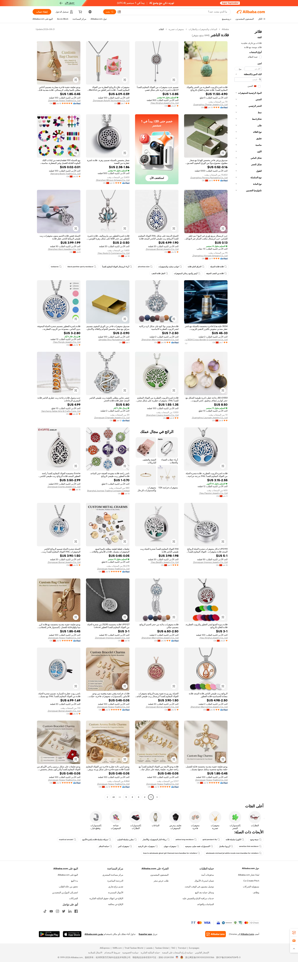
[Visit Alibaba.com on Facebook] (76, 911)
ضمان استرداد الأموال (204, 880)
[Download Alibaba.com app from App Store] (72, 934)
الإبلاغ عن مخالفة (115, 904)
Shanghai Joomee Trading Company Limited (108, 490)
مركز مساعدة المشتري (112, 875)
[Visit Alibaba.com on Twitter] (63, 911)
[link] (294, 933)
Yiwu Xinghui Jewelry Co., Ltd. (164, 103)
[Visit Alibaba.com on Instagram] (57, 911)
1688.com (117, 948)
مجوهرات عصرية (176, 29)
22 (114, 797)
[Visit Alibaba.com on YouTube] (51, 911)
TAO (173, 948)
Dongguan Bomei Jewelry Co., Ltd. (162, 249)
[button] (119, 12)
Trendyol (182, 948)
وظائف (256, 892)
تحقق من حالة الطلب (68, 886)
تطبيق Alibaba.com (94, 934)
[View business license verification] (177, 957)
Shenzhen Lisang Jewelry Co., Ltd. (162, 415)
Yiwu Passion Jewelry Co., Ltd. (213, 493)
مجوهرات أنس (123, 846)
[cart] (80, 12)
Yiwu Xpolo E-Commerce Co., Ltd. (113, 253)
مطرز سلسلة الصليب (125, 839)
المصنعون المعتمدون (159, 875)
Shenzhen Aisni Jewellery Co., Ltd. (64, 249)
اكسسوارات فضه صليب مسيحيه (197, 846)
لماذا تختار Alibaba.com (248, 875)
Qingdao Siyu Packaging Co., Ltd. (113, 339)
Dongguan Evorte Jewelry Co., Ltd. (63, 486)
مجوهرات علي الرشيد (146, 846)
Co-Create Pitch (251, 880)
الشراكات (73, 898)
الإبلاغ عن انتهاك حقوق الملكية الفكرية (106, 898)
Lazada (149, 948)
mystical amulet (66, 839)
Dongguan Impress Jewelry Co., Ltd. (210, 562)
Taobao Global (162, 948)
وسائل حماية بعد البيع (204, 892)
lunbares (55, 267)
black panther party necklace (80, 267)
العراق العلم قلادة (194, 267)
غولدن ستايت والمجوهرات (168, 267)
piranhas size (143, 267)
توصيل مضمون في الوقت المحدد (199, 886)
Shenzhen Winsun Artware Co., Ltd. (112, 180)
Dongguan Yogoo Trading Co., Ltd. (64, 100)
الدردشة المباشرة (115, 880)
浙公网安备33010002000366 (199, 957)
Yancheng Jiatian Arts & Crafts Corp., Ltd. (60, 411)
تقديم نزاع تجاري (115, 886)
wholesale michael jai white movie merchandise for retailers (232, 853)
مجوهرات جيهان (170, 846)
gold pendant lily (210, 839)
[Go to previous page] (157, 797)
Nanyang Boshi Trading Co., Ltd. (65, 173)
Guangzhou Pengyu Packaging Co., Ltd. (209, 177)
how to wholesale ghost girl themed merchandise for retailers (170, 853)
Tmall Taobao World (133, 948)
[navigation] (248, 413)
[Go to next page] (107, 797)
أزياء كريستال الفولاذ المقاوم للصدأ (115, 267)
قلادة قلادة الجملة (217, 267)
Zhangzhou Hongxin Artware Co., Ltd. (210, 255)
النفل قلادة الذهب (158, 273)
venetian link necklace (248, 846)
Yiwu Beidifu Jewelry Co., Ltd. (164, 562)
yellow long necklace (185, 839)
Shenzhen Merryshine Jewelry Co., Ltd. (159, 339)
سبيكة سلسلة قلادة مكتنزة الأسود (95, 839)
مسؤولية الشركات (251, 886)
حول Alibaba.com (250, 868)
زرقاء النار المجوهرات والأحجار (155, 839)
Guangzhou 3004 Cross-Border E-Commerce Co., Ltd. (206, 339)
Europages (194, 948)
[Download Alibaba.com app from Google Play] (49, 934)
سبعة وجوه (254, 839)
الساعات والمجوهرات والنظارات (203, 29)
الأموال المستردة (115, 892)
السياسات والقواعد (205, 904)
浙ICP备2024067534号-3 (228, 957)
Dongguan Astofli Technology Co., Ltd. (111, 100)
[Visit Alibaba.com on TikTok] (45, 911)
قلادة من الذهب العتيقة (215, 273)
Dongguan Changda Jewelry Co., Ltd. (111, 417)
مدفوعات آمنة (207, 875)
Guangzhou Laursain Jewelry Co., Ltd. (210, 417)
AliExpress (105, 948)
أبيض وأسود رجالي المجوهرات (185, 273)
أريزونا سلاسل (224, 846)
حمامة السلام (104, 846)
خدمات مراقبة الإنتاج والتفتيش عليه (198, 898)
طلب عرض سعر (161, 880)
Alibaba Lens (247, 934)
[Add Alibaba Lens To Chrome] (215, 934)
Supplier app (145, 934)
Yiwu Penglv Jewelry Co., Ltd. (66, 342)
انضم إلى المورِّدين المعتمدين (65, 892)
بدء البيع (74, 880)
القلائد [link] (161, 29)
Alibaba (225, 29)
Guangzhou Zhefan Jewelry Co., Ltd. (210, 104)
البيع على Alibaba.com (68, 875)
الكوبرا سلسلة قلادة (233, 839)
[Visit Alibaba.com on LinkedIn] (70, 911)
